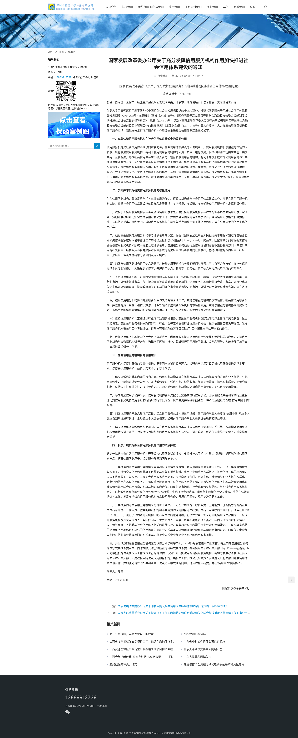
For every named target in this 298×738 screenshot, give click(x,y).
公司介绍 (111, 7)
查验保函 (239, 7)
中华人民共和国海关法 (197, 656)
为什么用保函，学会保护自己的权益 (132, 634)
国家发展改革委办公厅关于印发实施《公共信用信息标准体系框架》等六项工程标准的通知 (173, 606)
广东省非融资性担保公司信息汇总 (204, 641)
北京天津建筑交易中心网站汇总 (203, 649)
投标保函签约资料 (195, 634)
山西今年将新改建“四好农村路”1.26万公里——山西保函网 (143, 656)
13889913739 (63, 77)
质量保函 (174, 7)
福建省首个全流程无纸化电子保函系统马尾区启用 (214, 664)
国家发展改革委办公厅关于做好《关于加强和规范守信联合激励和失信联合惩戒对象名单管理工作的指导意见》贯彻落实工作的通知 (198, 613)
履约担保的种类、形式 (123, 664)
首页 (50, 52)
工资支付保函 (193, 7)
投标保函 (127, 7)
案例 (226, 7)
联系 (252, 7)
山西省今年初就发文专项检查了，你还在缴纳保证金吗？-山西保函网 (143, 641)
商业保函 (212, 7)
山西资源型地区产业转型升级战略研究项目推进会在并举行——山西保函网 (143, 649)
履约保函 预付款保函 (151, 7)
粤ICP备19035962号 (141, 733)
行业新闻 (162, 75)
